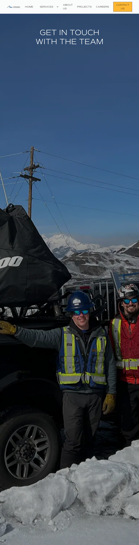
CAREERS (102, 6)
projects (84, 6)
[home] (15, 7)
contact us (122, 6)
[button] (48, 7)
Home (29, 6)
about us (68, 6)
